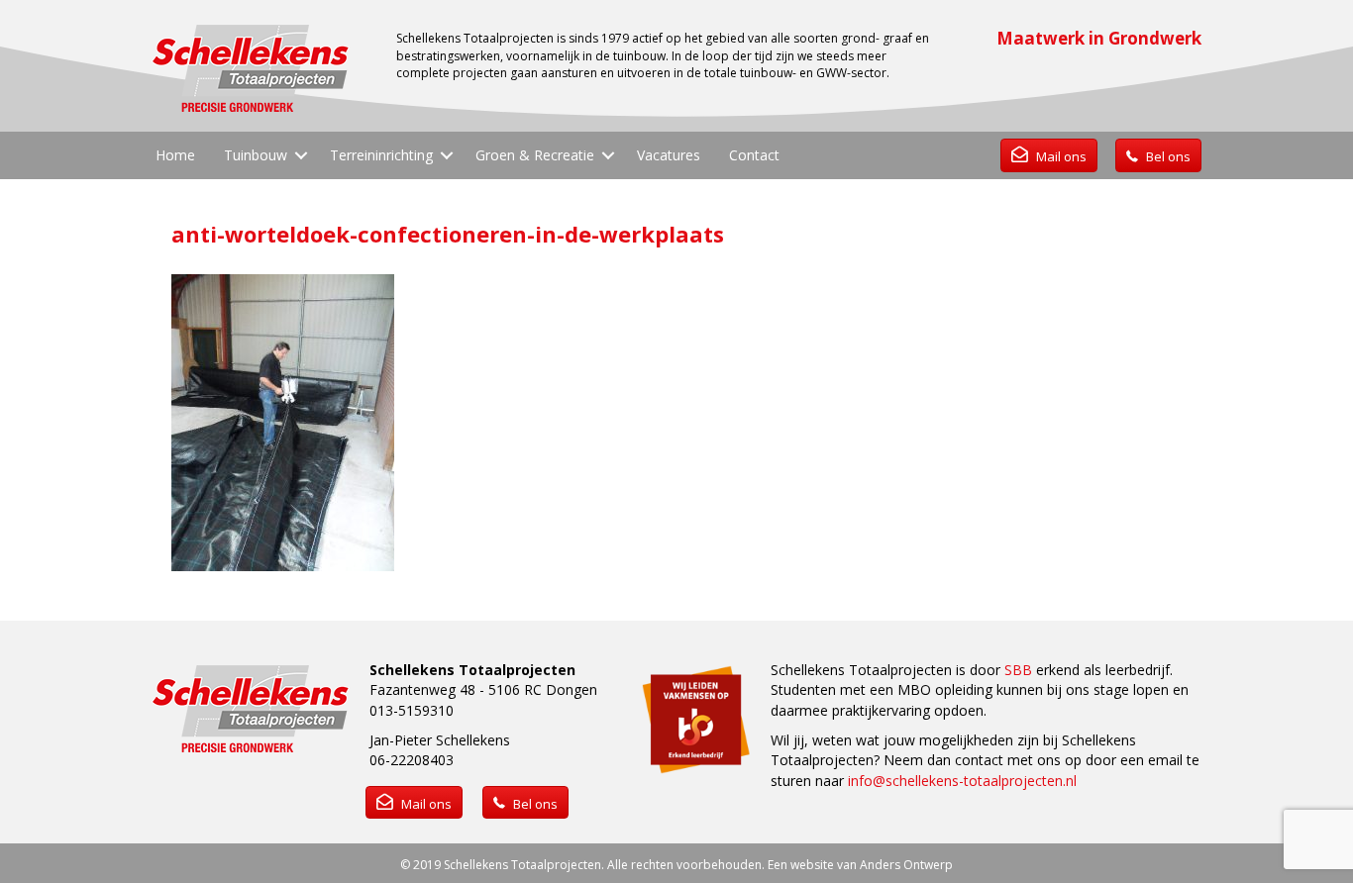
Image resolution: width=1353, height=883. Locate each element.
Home (175, 155)
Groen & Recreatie (534, 155)
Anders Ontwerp (906, 864)
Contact (754, 155)
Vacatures (668, 155)
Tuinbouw (255, 155)
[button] (301, 155)
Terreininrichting (381, 155)
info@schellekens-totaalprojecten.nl (962, 780)
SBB (1018, 669)
